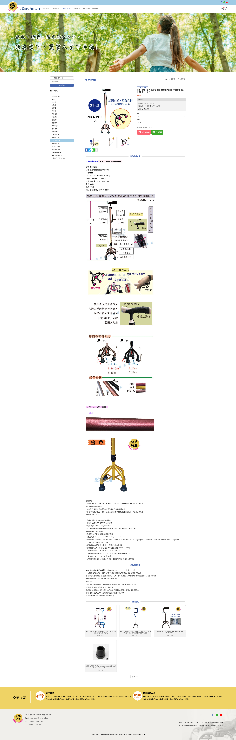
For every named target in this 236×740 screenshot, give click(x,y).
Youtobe (227, 2)
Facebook (221, 2)
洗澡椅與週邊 (56, 146)
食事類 (54, 102)
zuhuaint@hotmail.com (40, 718)
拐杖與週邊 (56, 141)
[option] (118, 42)
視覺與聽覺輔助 (57, 155)
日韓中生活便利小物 (58, 158)
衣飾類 (54, 105)
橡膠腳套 (55, 132)
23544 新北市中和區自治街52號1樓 (38, 715)
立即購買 (159, 132)
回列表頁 (135, 677)
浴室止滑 (55, 126)
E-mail (27, 718)
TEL (26, 721)
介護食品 (55, 114)
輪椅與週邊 (55, 143)
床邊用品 (55, 129)
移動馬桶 (55, 123)
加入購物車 (145, 132)
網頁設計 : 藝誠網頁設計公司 (135, 734)
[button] (226, 8)
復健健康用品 (56, 149)
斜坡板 (54, 111)
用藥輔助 (55, 117)
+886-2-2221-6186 (36, 721)
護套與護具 (55, 138)
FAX (26, 725)
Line (224, 2)
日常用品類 (55, 135)
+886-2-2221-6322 (36, 724)
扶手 (53, 99)
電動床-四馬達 (56, 152)
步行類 (54, 108)
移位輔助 (55, 120)
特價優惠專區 (56, 96)
